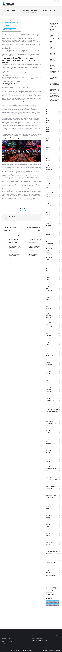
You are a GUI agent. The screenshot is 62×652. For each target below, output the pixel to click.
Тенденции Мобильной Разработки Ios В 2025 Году (54, 46)
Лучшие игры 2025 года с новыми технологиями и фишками (54, 34)
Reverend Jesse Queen (8, 29)
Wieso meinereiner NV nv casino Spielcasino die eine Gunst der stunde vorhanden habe (34, 247)
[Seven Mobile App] (48, 601)
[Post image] (5, 241)
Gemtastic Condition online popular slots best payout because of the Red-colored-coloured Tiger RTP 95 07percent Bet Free (14, 254)
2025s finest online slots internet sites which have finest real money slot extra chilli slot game (14, 241)
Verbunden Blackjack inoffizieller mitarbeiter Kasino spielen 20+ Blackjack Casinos (34, 254)
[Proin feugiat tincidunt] (57, 604)
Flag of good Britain (7, 26)
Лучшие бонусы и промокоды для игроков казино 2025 (54, 64)
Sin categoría (18, 204)
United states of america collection (10, 28)
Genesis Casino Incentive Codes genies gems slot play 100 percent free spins (15, 247)
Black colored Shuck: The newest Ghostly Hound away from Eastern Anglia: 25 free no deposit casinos (11, 24)
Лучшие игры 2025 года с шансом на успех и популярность (54, 52)
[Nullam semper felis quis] (48, 604)
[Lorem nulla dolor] (53, 604)
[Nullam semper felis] (53, 601)
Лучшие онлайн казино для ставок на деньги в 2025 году (55, 58)
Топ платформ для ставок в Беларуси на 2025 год (54, 23)
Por (22, 204)
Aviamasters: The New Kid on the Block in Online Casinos (35, 240)
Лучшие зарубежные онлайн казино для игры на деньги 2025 (55, 28)
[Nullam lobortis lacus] (57, 601)
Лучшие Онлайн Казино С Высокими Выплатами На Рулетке (54, 40)
